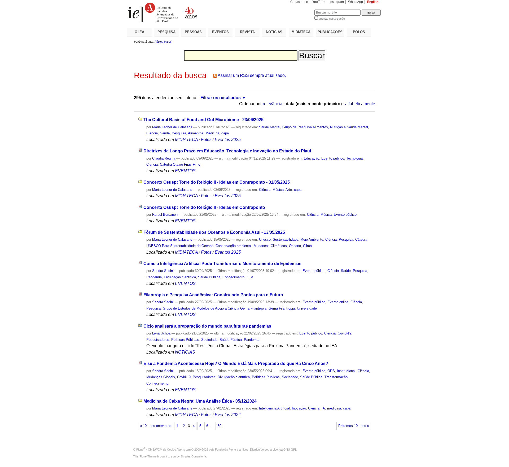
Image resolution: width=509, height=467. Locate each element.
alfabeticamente (360, 104)
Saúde (165, 133)
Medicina (212, 133)
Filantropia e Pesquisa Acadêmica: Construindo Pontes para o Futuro (213, 295)
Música (278, 190)
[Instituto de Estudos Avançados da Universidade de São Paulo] (190, 12)
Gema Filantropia (282, 308)
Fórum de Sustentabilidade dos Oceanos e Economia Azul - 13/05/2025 (214, 232)
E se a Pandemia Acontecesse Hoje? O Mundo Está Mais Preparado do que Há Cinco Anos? (235, 363)
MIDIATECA (301, 32)
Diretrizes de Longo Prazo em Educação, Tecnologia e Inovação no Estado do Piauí (227, 151)
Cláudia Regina (163, 158)
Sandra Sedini (163, 271)
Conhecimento (233, 277)
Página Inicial (163, 41)
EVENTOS (220, 32)
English (372, 2)
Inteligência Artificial (274, 408)
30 (219, 426)
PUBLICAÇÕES (330, 32)
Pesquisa (179, 133)
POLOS (359, 32)
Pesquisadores (157, 340)
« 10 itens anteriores (155, 426)
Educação (311, 158)
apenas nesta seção (332, 18)
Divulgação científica (180, 277)
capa (225, 133)
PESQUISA (166, 32)
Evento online (337, 302)
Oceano (295, 246)
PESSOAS (193, 32)
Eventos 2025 (228, 139)
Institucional (346, 371)
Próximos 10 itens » (353, 426)
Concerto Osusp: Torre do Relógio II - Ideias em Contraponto (204, 207)
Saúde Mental (269, 127)
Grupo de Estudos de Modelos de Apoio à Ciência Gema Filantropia (214, 308)
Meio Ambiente (311, 239)
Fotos (206, 139)
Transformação (336, 377)
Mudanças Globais (160, 377)
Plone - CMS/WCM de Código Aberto (160, 449)
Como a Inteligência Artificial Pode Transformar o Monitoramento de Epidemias (222, 263)
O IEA (139, 32)
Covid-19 (344, 333)
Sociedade (209, 340)
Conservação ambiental (234, 246)
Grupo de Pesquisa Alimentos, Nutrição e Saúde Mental (325, 127)
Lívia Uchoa (162, 333)
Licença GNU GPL (285, 449)
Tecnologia (354, 158)
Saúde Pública (209, 277)
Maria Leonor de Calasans (172, 127)
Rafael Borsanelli (165, 215)
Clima (307, 246)
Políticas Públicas (185, 340)
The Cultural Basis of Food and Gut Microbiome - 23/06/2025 (203, 119)
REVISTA (247, 32)
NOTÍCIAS (274, 32)
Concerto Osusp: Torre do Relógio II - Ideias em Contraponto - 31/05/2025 (216, 182)
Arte (289, 190)
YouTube (318, 2)
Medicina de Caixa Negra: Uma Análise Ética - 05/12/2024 (200, 401)
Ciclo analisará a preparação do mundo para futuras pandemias (207, 326)
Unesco (265, 239)
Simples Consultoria (193, 456)
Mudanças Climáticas (270, 246)
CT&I (250, 277)
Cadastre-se (299, 2)
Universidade (307, 308)
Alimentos (195, 133)
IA (323, 408)
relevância (272, 104)
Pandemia (154, 277)
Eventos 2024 (228, 414)
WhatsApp (355, 2)
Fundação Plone (225, 449)
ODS (331, 371)
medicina (334, 408)
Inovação (299, 408)
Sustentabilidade (285, 239)
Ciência (152, 133)
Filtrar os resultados (220, 97)
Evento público (332, 158)
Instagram (337, 2)
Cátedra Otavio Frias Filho (180, 164)
